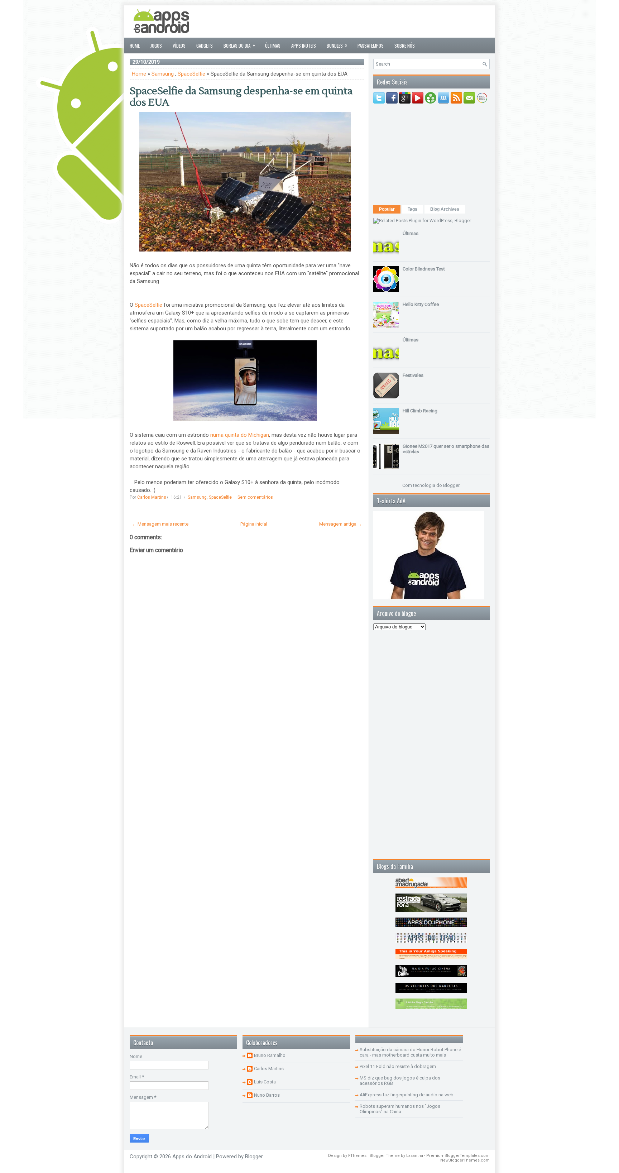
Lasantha (414, 1155)
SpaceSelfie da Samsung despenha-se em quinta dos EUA (241, 96)
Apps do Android (192, 1156)
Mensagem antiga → (340, 524)
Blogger (451, 485)
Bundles (337, 45)
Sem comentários (255, 497)
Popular (387, 209)
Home (135, 45)
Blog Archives (444, 209)
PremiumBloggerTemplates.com (458, 1155)
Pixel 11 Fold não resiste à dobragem (398, 1066)
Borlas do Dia (239, 45)
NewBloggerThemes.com (465, 1160)
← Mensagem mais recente (160, 524)
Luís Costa (265, 1082)
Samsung (163, 74)
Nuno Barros (267, 1095)
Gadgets (204, 45)
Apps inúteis (303, 45)
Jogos (156, 45)
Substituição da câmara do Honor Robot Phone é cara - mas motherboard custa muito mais (410, 1052)
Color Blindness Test (424, 269)
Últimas (272, 45)
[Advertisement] (359, 21)
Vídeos (179, 45)
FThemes (357, 1155)
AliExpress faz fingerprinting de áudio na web (407, 1094)
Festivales (413, 375)
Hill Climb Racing (420, 410)
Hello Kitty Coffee (421, 304)
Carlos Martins (269, 1068)
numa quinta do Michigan (239, 435)
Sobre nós (404, 45)
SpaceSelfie (191, 74)
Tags (412, 209)
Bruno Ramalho (269, 1055)
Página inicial (253, 524)
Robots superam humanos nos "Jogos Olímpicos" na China (400, 1108)
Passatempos (371, 45)
